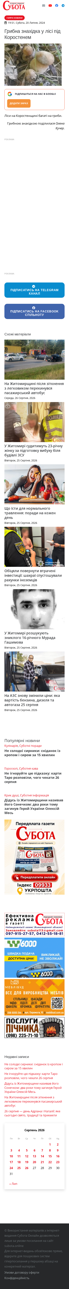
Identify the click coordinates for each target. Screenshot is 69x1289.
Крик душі (11, 795)
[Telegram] (63, 5)
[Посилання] (14, 5)
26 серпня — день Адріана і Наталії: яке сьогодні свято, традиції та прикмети (32, 1113)
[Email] (44, 5)
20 (34, 1162)
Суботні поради (30, 746)
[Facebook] (57, 5)
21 (42, 1162)
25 (19, 1168)
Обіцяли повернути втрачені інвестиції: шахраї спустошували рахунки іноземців (33, 575)
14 (42, 1156)
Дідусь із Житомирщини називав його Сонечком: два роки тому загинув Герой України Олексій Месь (33, 806)
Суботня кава (28, 768)
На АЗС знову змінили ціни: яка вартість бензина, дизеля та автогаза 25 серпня (32, 700)
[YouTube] (50, 5)
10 (11, 1156)
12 (26, 1156)
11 (19, 1156)
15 (50, 1156)
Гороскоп (11, 768)
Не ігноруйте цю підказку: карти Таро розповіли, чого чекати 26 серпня (32, 777)
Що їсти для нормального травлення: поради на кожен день (30, 513)
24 (11, 1168)
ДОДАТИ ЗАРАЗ (19, 103)
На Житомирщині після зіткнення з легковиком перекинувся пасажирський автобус (34, 388)
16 (57, 1156)
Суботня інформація (34, 795)
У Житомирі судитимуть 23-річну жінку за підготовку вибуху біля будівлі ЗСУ (33, 450)
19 (26, 1162)
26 (26, 1168)
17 (11, 1162)
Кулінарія (11, 746)
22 (50, 1162)
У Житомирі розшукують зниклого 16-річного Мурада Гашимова (29, 638)
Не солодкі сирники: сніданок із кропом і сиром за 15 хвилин (32, 752)
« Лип (13, 1184)
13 (34, 1156)
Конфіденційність (16, 1278)
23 (57, 1162)
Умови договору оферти (21, 1272)
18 (19, 1162)
